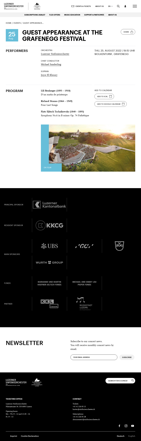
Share (126, 32)
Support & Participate (94, 15)
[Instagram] (126, 426)
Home (8, 23)
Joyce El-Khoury (49, 75)
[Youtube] (132, 426)
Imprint (13, 436)
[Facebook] (119, 426)
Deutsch (120, 436)
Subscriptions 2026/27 (34, 15)
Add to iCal (102, 96)
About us (99, 6)
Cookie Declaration (30, 436)
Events (17, 23)
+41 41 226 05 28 (79, 417)
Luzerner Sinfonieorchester (55, 54)
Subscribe (127, 357)
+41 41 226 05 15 (79, 407)
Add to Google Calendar (108, 104)
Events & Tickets (83, 6)
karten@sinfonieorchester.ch (84, 409)
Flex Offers (54, 15)
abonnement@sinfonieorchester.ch (86, 419)
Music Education (72, 15)
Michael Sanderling (51, 64)
